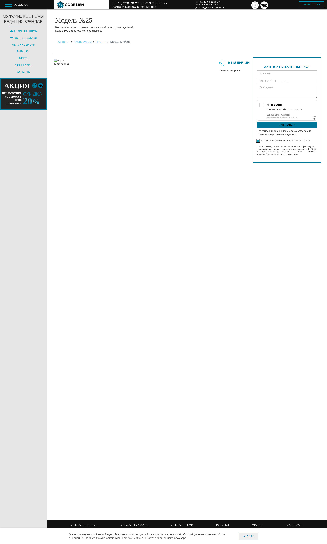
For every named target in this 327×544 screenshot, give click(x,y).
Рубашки (23, 51)
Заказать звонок (311, 4)
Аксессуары (23, 65)
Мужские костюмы (23, 31)
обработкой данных (190, 534)
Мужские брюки (23, 44)
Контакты (23, 71)
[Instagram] (255, 5)
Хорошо (248, 536)
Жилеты (23, 58)
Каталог (64, 41)
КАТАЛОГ (21, 5)
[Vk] (264, 5)
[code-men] (70, 4)
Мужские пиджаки (23, 37)
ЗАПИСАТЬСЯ (287, 124)
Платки (101, 41)
